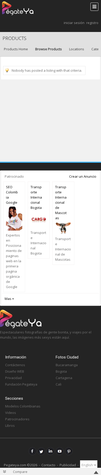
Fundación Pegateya (21, 384)
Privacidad (13, 377)
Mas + (9, 298)
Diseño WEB (14, 371)
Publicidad (68, 465)
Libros (10, 425)
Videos (10, 412)
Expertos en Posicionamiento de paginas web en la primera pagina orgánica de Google (14, 261)
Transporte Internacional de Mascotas (61, 202)
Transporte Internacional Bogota (36, 197)
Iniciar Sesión (74, 22)
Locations (76, 49)
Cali (58, 384)
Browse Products (48, 49)
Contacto (48, 465)
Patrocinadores (17, 419)
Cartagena (64, 377)
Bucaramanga (67, 365)
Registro (92, 22)
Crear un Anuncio (82, 176)
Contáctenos (15, 365)
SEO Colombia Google (12, 195)
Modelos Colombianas (22, 406)
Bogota (61, 371)
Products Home (16, 49)
